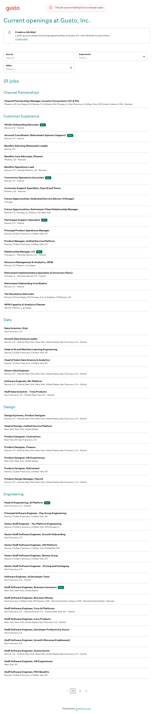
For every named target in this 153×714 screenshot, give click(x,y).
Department (85, 54)
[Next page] (86, 691)
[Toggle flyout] (144, 56)
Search (9, 54)
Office (9, 65)
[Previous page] (67, 691)
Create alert (21, 39)
